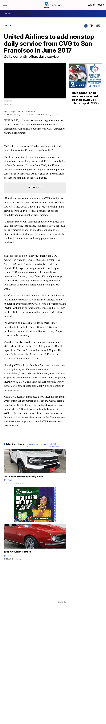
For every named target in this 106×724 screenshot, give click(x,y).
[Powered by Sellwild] (62, 602)
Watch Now (95, 5)
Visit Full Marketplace (54, 445)
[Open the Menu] (4, 5)
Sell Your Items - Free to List (36, 446)
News (7, 25)
